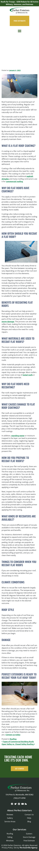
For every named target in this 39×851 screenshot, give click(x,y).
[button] (19, 31)
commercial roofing (14, 181)
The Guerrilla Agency (28, 847)
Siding (9, 837)
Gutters (29, 833)
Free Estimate (29, 840)
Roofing (13, 739)
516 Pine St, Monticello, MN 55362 (19, 794)
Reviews (10, 814)
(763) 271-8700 (19, 798)
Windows (10, 840)
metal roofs (28, 375)
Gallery (10, 818)
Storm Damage (29, 837)
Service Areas (9, 821)
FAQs (29, 818)
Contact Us (29, 814)
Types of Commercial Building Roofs (18, 741)
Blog (29, 821)
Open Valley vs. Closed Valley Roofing (18, 744)
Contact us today (13, 734)
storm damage (8, 321)
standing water (17, 435)
